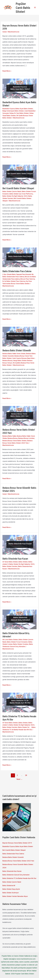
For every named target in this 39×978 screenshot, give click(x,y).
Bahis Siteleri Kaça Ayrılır (11, 889)
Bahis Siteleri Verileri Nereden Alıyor (15, 896)
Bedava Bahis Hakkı (9, 436)
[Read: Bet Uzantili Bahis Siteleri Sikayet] (19, 174)
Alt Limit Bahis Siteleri (10, 639)
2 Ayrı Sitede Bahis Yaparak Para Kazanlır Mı (17, 274)
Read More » (6, 71)
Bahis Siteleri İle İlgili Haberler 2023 (15, 196)
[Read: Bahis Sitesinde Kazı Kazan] (19, 545)
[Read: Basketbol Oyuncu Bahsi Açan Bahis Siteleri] (19, 88)
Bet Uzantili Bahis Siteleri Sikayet (18, 188)
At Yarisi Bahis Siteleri (10, 562)
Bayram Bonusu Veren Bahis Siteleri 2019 (17, 843)
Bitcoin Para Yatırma (27, 279)
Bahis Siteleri (23, 562)
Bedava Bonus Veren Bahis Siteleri (14, 441)
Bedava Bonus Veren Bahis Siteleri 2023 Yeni (18, 861)
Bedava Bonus (13, 438)
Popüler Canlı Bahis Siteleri (23, 7)
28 (26, 775)
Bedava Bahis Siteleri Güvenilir (16, 350)
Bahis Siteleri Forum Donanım (17, 642)
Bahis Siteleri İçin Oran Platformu (21, 194)
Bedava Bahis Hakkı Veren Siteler (13, 353)
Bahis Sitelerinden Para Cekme (16, 271)
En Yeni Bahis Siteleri (21, 113)
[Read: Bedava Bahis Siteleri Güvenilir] (19, 336)
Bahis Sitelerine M (8, 885)
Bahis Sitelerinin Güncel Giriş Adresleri (16, 875)
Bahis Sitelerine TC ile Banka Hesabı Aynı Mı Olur (19, 878)
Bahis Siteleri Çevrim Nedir (11, 191)
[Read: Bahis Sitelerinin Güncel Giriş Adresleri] (19, 619)
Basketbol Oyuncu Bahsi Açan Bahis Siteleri (17, 109)
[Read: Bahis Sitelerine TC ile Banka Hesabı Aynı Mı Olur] (19, 702)
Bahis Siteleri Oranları (20, 644)
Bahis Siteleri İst (24, 727)
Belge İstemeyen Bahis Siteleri (13, 111)
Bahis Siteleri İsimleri (9, 566)
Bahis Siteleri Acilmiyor (10, 893)
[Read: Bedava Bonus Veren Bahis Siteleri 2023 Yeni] (19, 416)
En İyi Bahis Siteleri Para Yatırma (13, 281)
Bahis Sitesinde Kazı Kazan (15, 558)
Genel (4, 32)
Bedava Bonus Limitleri (26, 438)
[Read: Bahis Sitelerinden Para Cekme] (19, 257)
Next (19, 779)
